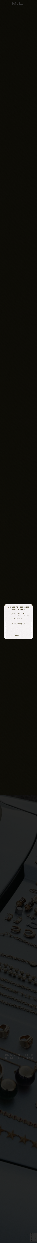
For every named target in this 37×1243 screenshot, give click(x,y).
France (18, 635)
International (18, 624)
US (18, 630)
